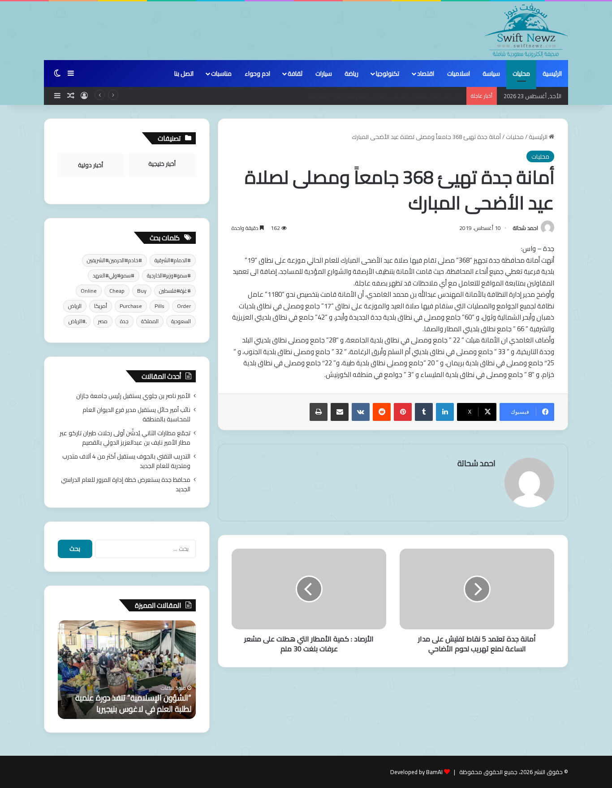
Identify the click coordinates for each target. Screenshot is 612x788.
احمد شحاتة (525, 228)
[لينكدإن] (445, 412)
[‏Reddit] (382, 412)
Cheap (117, 291)
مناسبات (221, 73)
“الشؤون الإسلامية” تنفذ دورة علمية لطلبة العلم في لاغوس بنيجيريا (133, 703)
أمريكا (100, 306)
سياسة (491, 73)
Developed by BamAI (416, 771)
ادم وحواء (257, 73)
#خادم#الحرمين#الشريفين (114, 260)
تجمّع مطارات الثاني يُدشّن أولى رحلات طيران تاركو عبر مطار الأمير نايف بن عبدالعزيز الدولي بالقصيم (125, 437)
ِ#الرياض (77, 321)
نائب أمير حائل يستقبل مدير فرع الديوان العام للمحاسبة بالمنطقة (136, 414)
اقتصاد (425, 73)
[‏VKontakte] (361, 412)
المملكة (150, 321)
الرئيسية (552, 73)
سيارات (323, 73)
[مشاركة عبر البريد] (340, 412)
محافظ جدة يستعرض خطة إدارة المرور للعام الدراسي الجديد (125, 484)
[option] (127, 669)
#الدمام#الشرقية (173, 260)
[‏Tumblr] (424, 412)
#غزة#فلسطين (175, 291)
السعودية (181, 321)
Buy (142, 291)
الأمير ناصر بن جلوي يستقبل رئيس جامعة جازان (133, 396)
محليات (521, 73)
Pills (159, 306)
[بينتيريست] (403, 412)
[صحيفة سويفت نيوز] (526, 30)
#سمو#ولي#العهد (113, 275)
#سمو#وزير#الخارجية (169, 275)
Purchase (131, 306)
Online (89, 291)
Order (184, 306)
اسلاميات (458, 73)
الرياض (75, 306)
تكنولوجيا (387, 73)
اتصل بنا (184, 73)
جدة (124, 321)
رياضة (351, 73)
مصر (103, 321)
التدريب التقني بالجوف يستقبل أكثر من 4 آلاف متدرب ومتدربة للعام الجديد (126, 461)
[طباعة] (319, 412)
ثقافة (295, 73)
